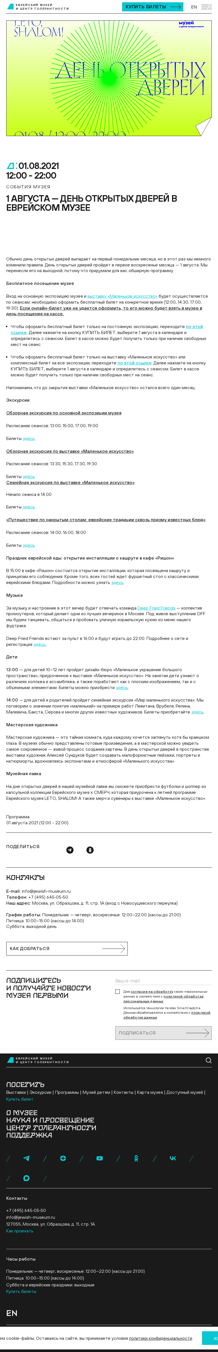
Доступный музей (185, 1092)
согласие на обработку (152, 992)
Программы (67, 1092)
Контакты (123, 1092)
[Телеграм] (70, 850)
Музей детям (96, 1092)
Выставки (16, 1092)
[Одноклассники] (90, 850)
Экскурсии (40, 1092)
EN (194, 6)
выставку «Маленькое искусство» (122, 296)
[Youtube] (100, 1158)
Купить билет (19, 1098)
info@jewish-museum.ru (46, 891)
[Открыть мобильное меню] (207, 7)
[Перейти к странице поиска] (209, 1060)
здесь (29, 438)
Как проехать (19, 1230)
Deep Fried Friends (156, 607)
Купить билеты (146, 6)
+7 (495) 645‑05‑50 (48, 897)
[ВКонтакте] (173, 1158)
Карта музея (150, 1092)
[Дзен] (63, 1158)
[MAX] (26, 1178)
